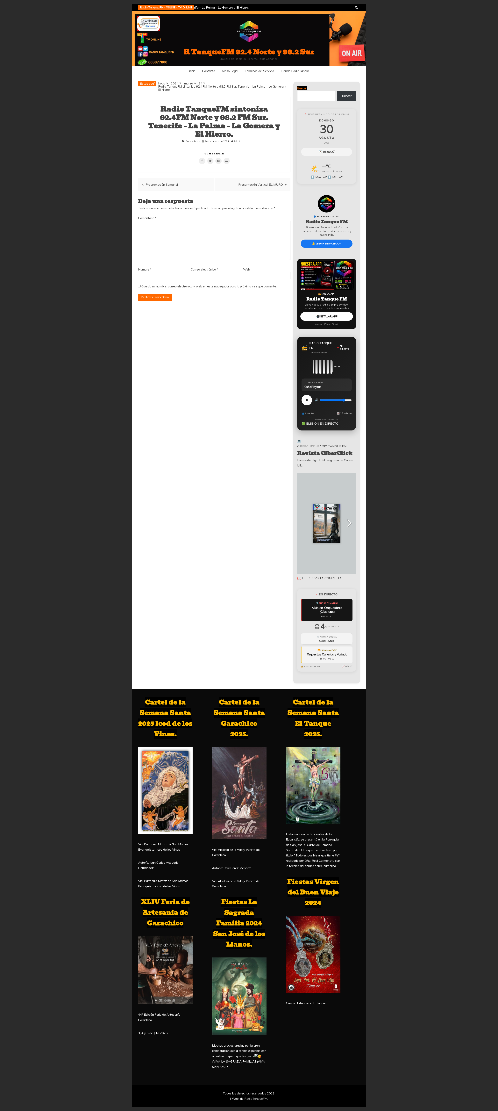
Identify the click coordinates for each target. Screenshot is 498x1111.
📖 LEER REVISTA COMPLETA (319, 578)
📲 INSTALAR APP (327, 316)
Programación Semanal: (162, 184)
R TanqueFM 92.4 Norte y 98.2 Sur (249, 52)
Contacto (208, 71)
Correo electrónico (204, 269)
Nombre (144, 269)
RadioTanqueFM (255, 1098)
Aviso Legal (230, 71)
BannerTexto (193, 141)
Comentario (147, 218)
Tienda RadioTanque (295, 71)
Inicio (192, 71)
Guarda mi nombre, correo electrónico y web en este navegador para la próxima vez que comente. (209, 286)
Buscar (347, 96)
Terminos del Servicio (259, 71)
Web (246, 269)
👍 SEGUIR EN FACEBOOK (326, 243)
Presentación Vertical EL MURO (260, 184)
